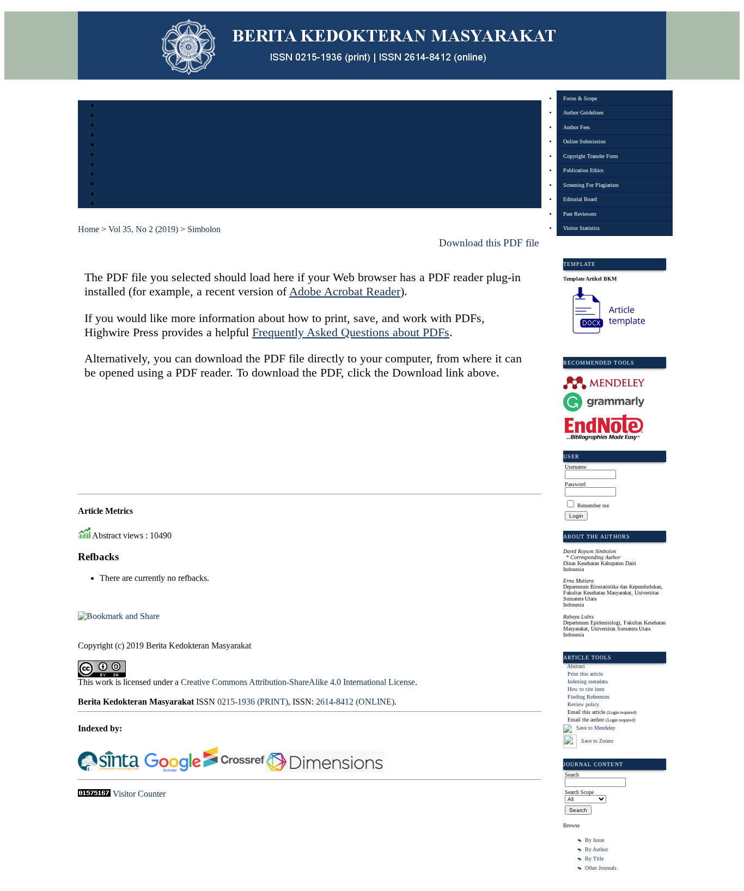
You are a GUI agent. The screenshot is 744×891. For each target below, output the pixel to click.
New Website (115, 194)
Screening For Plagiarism (591, 185)
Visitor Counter (139, 793)
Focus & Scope (580, 98)
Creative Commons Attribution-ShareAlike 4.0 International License (298, 682)
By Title (594, 859)
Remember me (593, 505)
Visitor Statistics (581, 228)
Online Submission (584, 141)
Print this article (585, 674)
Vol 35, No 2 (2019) (143, 229)
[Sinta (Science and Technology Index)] (108, 769)
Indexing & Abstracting (128, 184)
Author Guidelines (583, 113)
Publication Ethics (583, 170)
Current (109, 145)
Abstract (576, 666)
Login (107, 126)
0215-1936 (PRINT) (252, 701)
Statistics (111, 175)
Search (107, 135)
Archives (110, 155)
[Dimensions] (326, 769)
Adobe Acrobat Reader (344, 291)
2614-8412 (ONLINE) (355, 701)
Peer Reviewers (579, 214)
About (107, 116)
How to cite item (586, 689)
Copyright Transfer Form (590, 156)
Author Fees (576, 127)
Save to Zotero (596, 741)
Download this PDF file (489, 242)
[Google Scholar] (172, 769)
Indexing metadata (587, 681)
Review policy (583, 704)
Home (107, 106)
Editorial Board (580, 199)
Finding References (588, 697)
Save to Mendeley (595, 728)
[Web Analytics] (94, 793)
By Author (596, 849)
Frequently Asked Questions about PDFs (350, 332)
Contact (109, 204)
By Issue (594, 840)
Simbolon (204, 229)
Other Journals (601, 868)
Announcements (119, 165)
